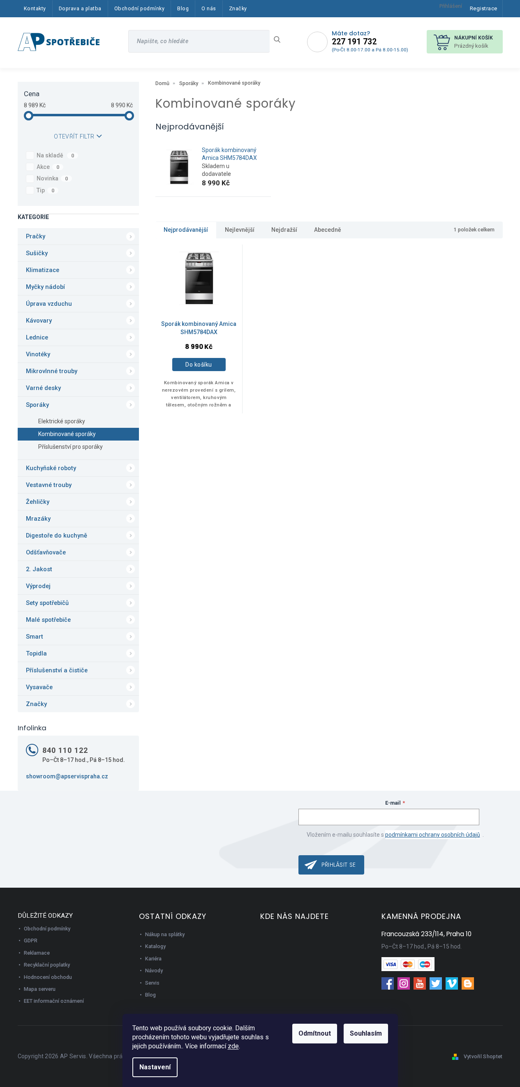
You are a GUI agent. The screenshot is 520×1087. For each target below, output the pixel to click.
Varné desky (43, 388)
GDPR (30, 940)
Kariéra (153, 958)
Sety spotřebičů (47, 603)
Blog (150, 995)
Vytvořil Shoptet (483, 1056)
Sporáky (37, 404)
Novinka (52, 178)
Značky (36, 704)
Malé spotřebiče (48, 619)
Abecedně (327, 229)
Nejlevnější (239, 229)
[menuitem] (35, 8)
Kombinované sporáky (67, 434)
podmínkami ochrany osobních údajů (432, 834)
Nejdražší (284, 229)
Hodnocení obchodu (48, 977)
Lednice (37, 337)
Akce (48, 167)
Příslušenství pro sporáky (70, 446)
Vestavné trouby (49, 485)
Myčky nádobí (45, 287)
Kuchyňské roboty (51, 468)
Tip (46, 190)
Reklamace (37, 953)
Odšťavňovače (46, 552)
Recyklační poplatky (47, 965)
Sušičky (37, 253)
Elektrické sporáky (61, 421)
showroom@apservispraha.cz (67, 776)
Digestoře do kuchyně (56, 535)
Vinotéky (38, 354)
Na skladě (55, 155)
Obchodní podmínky (47, 928)
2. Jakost (39, 569)
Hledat (280, 39)
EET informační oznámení (54, 1001)
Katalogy (155, 946)
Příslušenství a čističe (57, 670)
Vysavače (39, 687)
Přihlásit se (338, 865)
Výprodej (38, 586)
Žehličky (37, 501)
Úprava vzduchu (49, 303)
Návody (154, 970)
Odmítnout (314, 1033)
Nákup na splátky (165, 934)
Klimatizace (42, 270)
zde (233, 1046)
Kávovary (39, 320)
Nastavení (155, 1067)
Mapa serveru (39, 989)
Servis (152, 983)
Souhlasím (366, 1033)
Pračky (35, 236)
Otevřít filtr (74, 136)
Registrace (483, 8)
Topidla (36, 653)
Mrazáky (38, 518)
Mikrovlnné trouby (51, 371)
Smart (34, 636)
